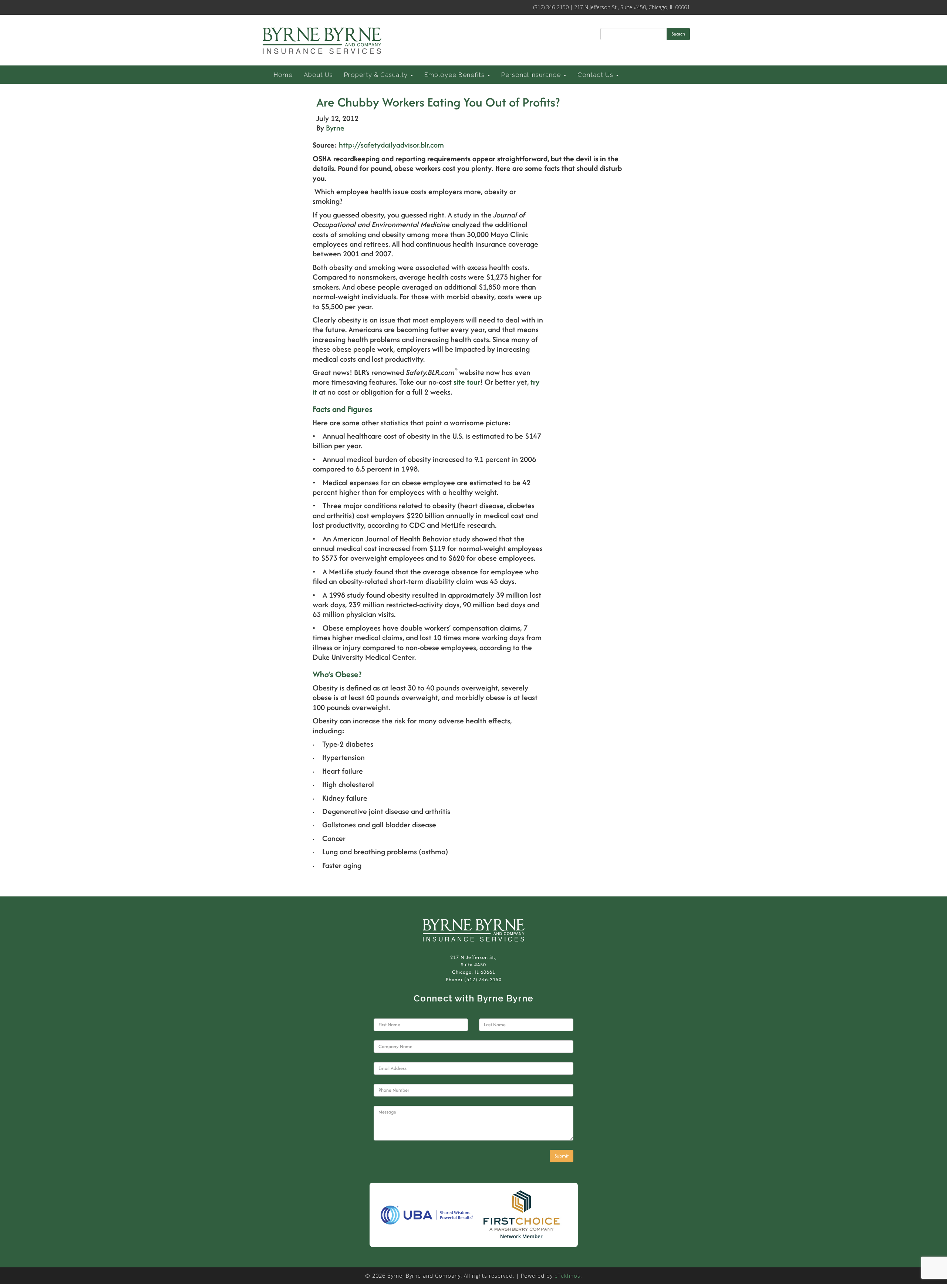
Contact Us (596, 74)
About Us (318, 74)
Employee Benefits (455, 74)
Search (678, 33)
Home (283, 74)
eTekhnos (567, 1275)
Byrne (335, 127)
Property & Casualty (377, 74)
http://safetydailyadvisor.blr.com (391, 144)
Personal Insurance (532, 74)
